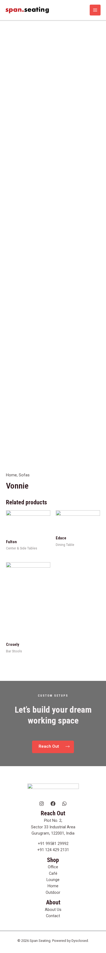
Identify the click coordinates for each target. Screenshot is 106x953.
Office (53, 866)
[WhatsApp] (64, 803)
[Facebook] (53, 803)
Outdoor (53, 892)
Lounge (53, 879)
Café (53, 873)
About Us (53, 909)
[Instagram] (41, 803)
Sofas (24, 475)
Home (11, 475)
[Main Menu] (95, 10)
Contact (53, 915)
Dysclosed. (80, 941)
